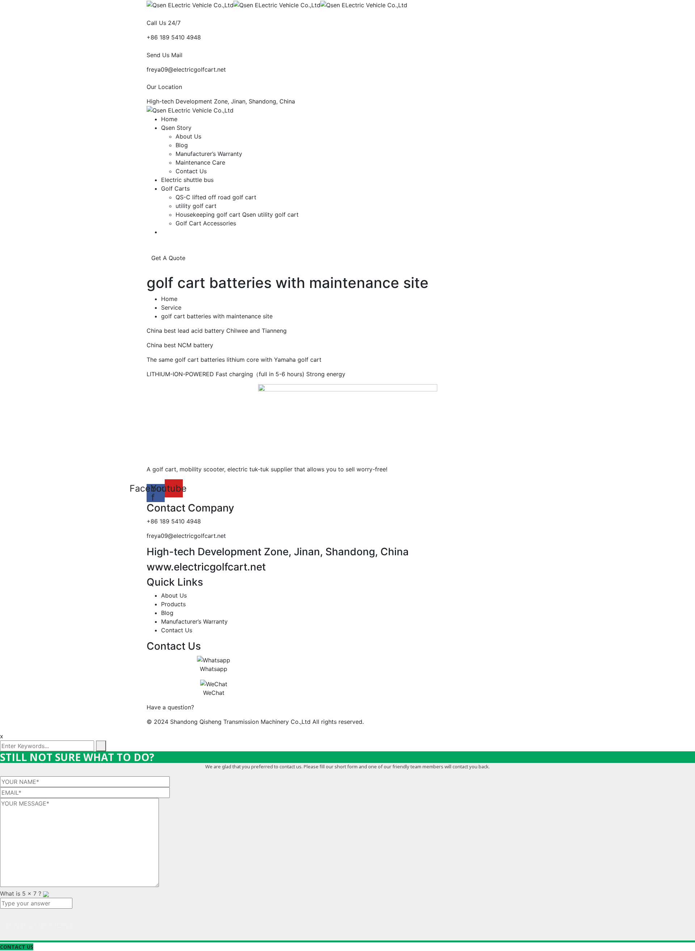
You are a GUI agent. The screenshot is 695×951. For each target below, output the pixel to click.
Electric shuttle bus (187, 179)
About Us (188, 136)
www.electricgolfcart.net (206, 567)
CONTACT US (16, 946)
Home (169, 119)
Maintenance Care (200, 162)
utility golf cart (196, 205)
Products (173, 604)
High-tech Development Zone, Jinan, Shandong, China (221, 101)
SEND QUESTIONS (39, 925)
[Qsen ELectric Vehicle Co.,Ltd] (190, 4)
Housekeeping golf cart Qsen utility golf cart (237, 214)
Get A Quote (169, 258)
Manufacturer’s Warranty (209, 153)
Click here (209, 707)
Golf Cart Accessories (206, 223)
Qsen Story (176, 127)
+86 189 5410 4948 (174, 37)
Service (171, 307)
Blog (182, 145)
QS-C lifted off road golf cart (216, 197)
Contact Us (191, 171)
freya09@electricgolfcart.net (186, 69)
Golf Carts (175, 188)
